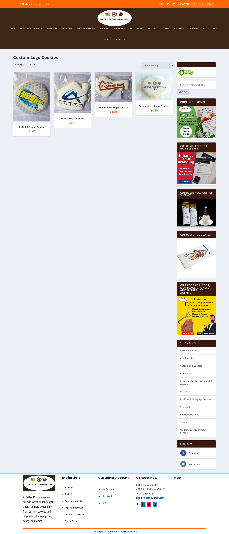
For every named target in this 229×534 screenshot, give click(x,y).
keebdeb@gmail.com (153, 497)
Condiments (186, 358)
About (216, 29)
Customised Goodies (191, 365)
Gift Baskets (119, 29)
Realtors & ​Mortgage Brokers (195, 399)
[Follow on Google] (155, 504)
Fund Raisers (136, 29)
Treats (183, 422)
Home (12, 29)
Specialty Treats (173, 29)
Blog (205, 29)
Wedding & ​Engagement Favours (193, 431)
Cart (106, 39)
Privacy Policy (70, 521)
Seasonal (153, 29)
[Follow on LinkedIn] (143, 504)
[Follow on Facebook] (137, 504)
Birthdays (67, 29)
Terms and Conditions (74, 514)
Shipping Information (73, 507)
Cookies (104, 29)
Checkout (107, 496)
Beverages (52, 29)
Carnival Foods (41, 3)
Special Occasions (189, 414)
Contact (120, 39)
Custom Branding (86, 29)
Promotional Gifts (29, 29)
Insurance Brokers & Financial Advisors (196, 382)
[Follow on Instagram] (149, 504)
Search (183, 91)
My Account (108, 489)
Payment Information (73, 501)
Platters (193, 29)
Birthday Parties (189, 350)
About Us (68, 487)
